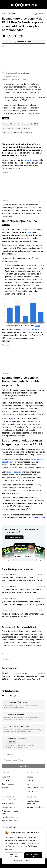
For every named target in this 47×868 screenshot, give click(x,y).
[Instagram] (21, 36)
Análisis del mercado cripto (10, 812)
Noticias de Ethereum (10, 817)
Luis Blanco (25, 73)
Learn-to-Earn (32, 791)
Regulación (13, 13)
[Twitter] (9, 36)
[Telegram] (15, 36)
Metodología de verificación (33, 802)
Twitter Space (29, 160)
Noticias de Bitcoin (9, 807)
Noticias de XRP (8, 804)
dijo (30, 232)
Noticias (5, 13)
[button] (23, 705)
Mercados (30, 784)
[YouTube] (4, 36)
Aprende (30, 780)
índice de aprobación (31, 329)
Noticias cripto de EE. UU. (10, 822)
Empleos (5, 787)
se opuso (14, 245)
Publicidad (6, 777)
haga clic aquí (38, 517)
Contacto (5, 780)
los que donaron (14, 472)
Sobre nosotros (8, 784)
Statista (37, 326)
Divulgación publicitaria (35, 807)
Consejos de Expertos (35, 787)
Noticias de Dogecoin (10, 827)
